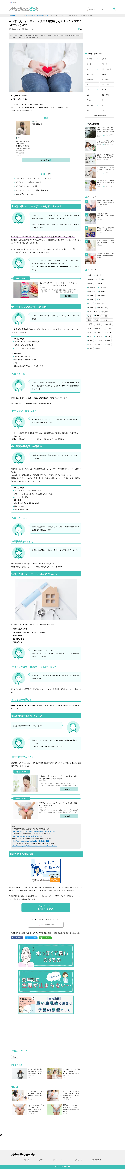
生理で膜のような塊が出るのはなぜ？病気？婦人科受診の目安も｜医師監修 (105, 255)
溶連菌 (98, 348)
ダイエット (98, 344)
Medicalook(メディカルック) (16, 15)
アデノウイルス (93, 312)
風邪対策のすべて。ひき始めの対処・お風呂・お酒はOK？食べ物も (105, 169)
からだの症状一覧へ (100, 115)
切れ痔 (108, 344)
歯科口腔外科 (102, 295)
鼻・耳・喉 (105, 79)
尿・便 (89, 64)
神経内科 (91, 308)
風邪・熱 (104, 64)
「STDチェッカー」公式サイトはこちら (46, 907)
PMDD (97, 316)
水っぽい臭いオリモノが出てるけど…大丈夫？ (33, 178)
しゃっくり (98, 336)
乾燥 (89, 336)
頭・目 (104, 90)
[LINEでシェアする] (46, 938)
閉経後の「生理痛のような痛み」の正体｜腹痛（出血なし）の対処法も (105, 242)
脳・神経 (89, 59)
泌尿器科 (99, 283)
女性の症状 (40, 15)
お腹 (88, 90)
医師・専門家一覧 (96, 1160)
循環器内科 (102, 287)
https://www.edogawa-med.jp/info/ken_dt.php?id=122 (30, 841)
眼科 (103, 279)
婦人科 (15, 1057)
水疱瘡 (105, 316)
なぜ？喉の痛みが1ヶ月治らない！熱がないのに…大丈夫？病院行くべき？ (71, 1071)
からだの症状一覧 (30, 15)
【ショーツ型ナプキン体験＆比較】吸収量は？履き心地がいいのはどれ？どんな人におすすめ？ (105, 229)
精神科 (98, 136)
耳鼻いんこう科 (93, 279)
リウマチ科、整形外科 (103, 340)
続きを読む (68, 296)
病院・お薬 (90, 74)
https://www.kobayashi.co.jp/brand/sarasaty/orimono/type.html (33, 831)
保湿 (89, 344)
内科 (89, 275)
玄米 (89, 328)
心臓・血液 (105, 95)
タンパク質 (108, 324)
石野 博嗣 (35, 124)
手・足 (89, 100)
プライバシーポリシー (59, 1160)
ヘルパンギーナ (107, 320)
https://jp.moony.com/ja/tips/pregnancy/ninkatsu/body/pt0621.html (34, 846)
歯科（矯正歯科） (103, 308)
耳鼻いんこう (99, 328)
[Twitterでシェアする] (31, 938)
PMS (96, 320)
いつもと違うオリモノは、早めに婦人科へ (32, 190)
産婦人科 (91, 295)
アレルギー (98, 332)
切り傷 (98, 324)
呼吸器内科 (91, 291)
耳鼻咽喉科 (91, 287)
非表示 (48, 174)
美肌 (89, 332)
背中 (88, 110)
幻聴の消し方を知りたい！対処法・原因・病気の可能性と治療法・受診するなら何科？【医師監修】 (105, 130)
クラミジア (101, 299)
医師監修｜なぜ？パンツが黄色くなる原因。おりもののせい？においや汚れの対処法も (105, 202)
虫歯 (89, 316)
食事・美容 (90, 105)
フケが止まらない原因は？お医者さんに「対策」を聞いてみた (105, 141)
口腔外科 (109, 332)
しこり (90, 303)
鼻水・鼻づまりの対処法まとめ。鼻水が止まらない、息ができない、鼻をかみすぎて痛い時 (105, 155)
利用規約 (41, 1160)
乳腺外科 (91, 299)
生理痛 (90, 324)
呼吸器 (104, 59)
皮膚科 (112, 144)
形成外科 (102, 291)
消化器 (104, 74)
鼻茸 (89, 320)
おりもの (47, 15)
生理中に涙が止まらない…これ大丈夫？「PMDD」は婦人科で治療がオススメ (105, 215)
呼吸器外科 (105, 312)
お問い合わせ (78, 1160)
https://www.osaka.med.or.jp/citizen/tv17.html (27, 836)
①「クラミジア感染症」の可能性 (28, 182)
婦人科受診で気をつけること (27, 194)
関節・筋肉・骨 (106, 69)
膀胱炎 (90, 340)
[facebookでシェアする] (17, 938)
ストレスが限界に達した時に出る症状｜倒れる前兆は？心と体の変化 (36, 1071)
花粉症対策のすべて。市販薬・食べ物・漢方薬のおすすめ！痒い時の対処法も (105, 182)
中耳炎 (109, 328)
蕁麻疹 (90, 348)
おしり (89, 95)
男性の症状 (90, 79)
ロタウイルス (100, 303)
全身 (103, 105)
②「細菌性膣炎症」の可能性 (27, 186)
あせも (108, 336)
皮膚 (103, 110)
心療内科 (111, 135)
